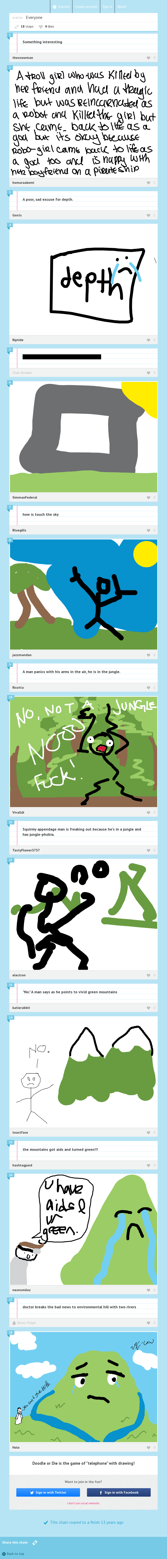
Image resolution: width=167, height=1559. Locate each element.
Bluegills (19, 530)
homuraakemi (23, 182)
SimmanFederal (24, 497)
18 (10, 1332)
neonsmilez (21, 1290)
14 (10, 1017)
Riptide (17, 340)
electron (19, 975)
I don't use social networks (83, 1503)
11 (10, 822)
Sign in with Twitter (50, 1492)
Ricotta (18, 687)
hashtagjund (22, 1165)
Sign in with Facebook (121, 1492)
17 (10, 1300)
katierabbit (21, 1007)
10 (10, 697)
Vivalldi (18, 812)
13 (10, 985)
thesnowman (22, 57)
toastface (20, 1132)
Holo (16, 1447)
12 (10, 860)
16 (10, 1175)
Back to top (15, 1553)
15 (10, 1142)
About (121, 6)
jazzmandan (22, 655)
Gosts (17, 215)
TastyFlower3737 (26, 850)
